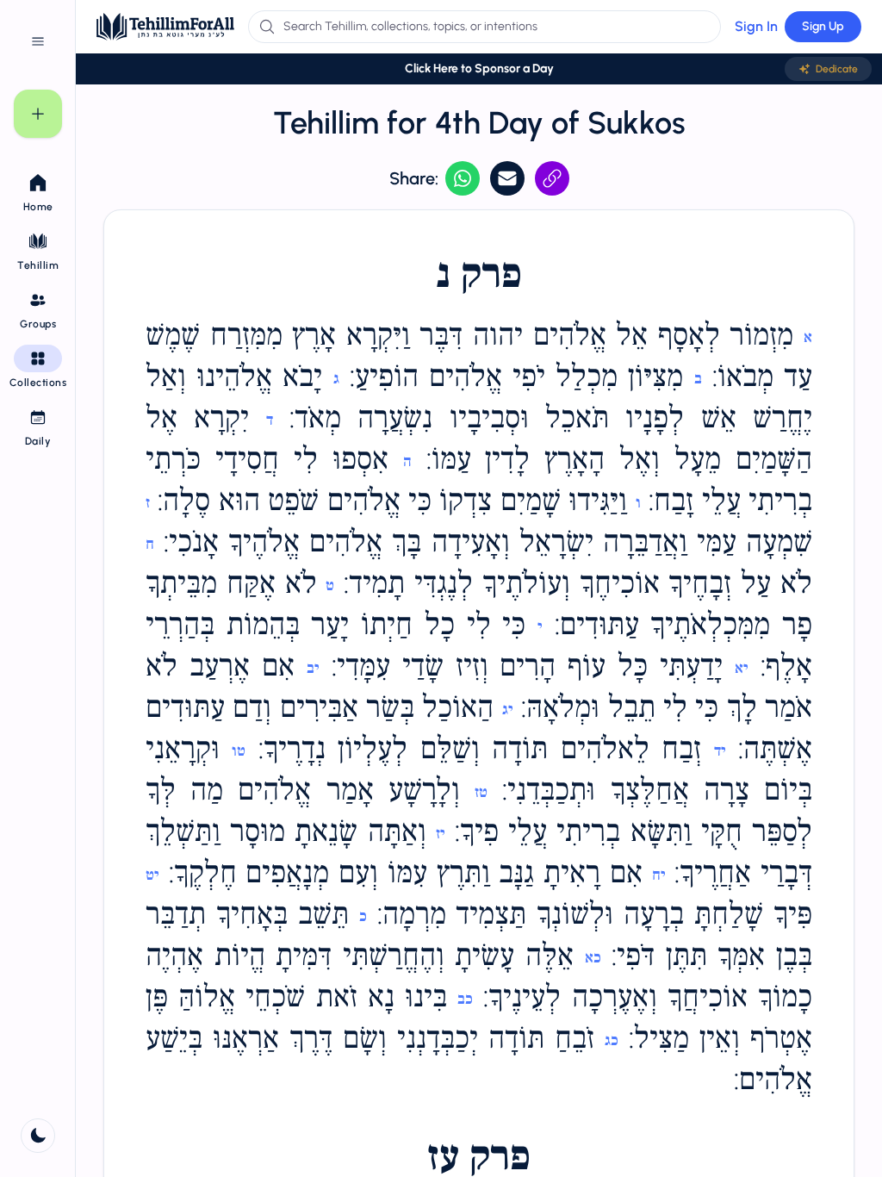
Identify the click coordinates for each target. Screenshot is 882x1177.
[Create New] (38, 114)
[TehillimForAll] (165, 26)
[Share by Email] (507, 178)
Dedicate (837, 69)
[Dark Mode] (38, 1135)
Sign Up (823, 26)
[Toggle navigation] (38, 41)
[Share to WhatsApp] (462, 178)
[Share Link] (552, 178)
